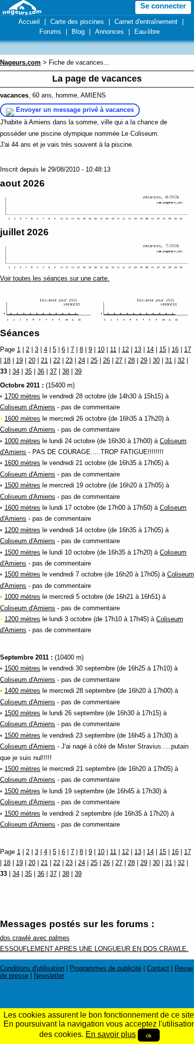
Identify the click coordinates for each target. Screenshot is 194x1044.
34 (15, 371)
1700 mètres (22, 396)
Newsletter (49, 975)
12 (125, 349)
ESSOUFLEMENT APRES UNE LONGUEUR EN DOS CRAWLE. (94, 948)
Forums (50, 31)
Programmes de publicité (105, 968)
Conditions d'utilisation (32, 968)
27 (118, 360)
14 (150, 349)
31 (168, 360)
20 (31, 360)
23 (69, 360)
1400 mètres (22, 690)
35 (28, 371)
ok (149, 1035)
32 (181, 360)
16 (175, 349)
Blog (78, 31)
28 (131, 360)
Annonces (109, 31)
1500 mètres (22, 485)
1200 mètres (22, 530)
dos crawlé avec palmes (35, 938)
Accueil (29, 21)
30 (156, 360)
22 (56, 360)
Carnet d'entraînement (146, 21)
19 (19, 360)
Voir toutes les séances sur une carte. (54, 278)
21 (44, 360)
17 (187, 349)
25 (94, 360)
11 (113, 349)
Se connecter (163, 6)
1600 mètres (22, 418)
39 (78, 371)
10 (100, 349)
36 (40, 371)
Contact (158, 968)
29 (143, 360)
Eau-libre (147, 31)
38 (65, 371)
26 (106, 360)
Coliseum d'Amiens (27, 407)
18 (6, 360)
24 (81, 360)
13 (137, 349)
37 (53, 371)
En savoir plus (111, 1034)
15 (162, 349)
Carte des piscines (77, 21)
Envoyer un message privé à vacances (75, 109)
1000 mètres (22, 441)
